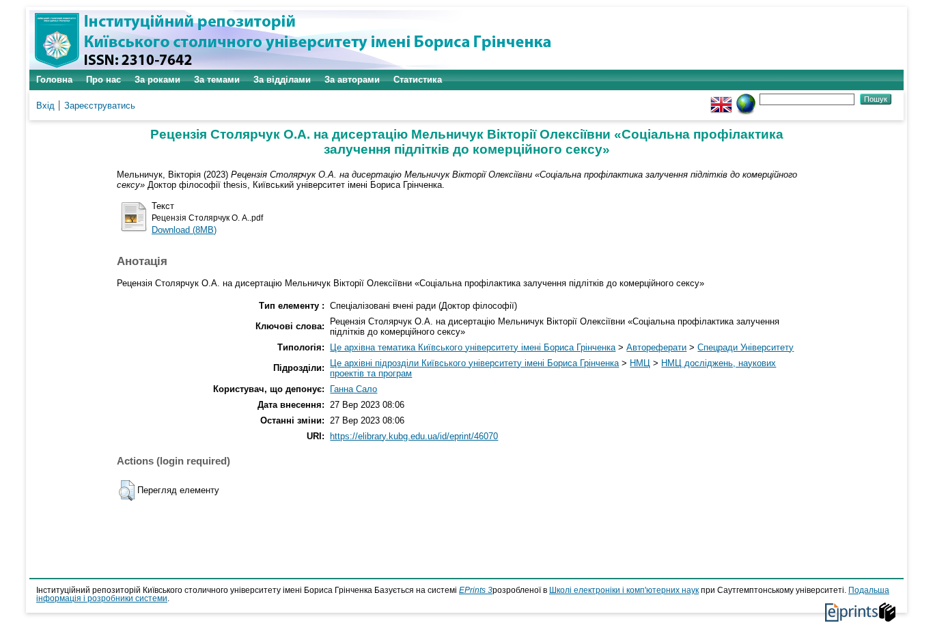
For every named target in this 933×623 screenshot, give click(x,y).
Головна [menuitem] (54, 79)
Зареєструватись (99, 105)
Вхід (45, 105)
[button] (127, 490)
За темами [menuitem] (217, 79)
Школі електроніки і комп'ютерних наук (624, 590)
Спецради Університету (745, 347)
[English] (721, 99)
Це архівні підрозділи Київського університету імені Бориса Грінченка (474, 363)
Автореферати (656, 347)
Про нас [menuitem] (103, 79)
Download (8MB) (184, 230)
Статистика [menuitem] (417, 79)
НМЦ (640, 363)
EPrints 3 (475, 590)
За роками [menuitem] (157, 79)
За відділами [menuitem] (282, 79)
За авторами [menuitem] (352, 79)
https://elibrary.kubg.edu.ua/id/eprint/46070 (414, 436)
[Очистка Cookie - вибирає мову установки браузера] (746, 99)
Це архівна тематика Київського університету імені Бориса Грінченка (472, 347)
